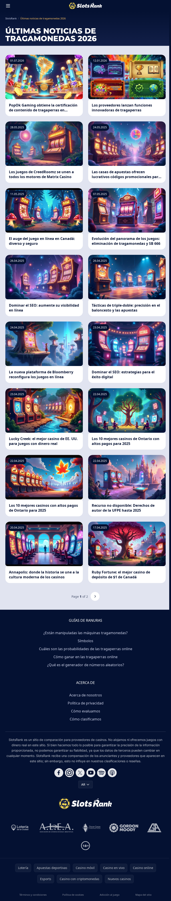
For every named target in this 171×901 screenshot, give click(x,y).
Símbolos (85, 640)
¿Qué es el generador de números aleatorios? (85, 664)
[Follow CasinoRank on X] (80, 772)
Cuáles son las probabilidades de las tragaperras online (85, 648)
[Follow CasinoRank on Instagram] (69, 772)
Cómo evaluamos (85, 711)
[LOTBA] (20, 827)
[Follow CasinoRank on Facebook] (58, 772)
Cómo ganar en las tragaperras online (85, 656)
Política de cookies (73, 894)
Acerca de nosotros (85, 695)
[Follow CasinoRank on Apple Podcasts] (112, 772)
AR (83, 784)
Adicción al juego (110, 894)
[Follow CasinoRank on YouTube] (90, 772)
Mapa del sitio (143, 894)
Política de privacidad (86, 703)
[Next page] (95, 596)
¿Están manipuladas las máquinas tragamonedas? (85, 632)
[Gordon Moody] (123, 827)
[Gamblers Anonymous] (154, 827)
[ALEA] (56, 827)
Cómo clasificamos (85, 719)
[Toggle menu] (8, 5)
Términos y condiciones (33, 894)
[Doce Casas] (91, 827)
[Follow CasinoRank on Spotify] (101, 772)
